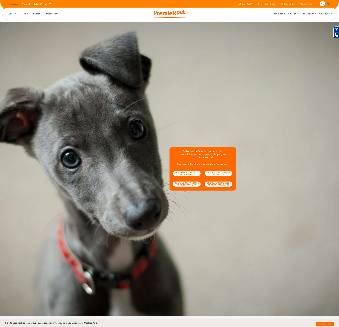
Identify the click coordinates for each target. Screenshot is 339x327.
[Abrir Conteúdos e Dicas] (276, 4)
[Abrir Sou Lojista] (332, 13)
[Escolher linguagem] (328, 4)
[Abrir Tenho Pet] (284, 13)
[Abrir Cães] (15, 13)
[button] (323, 3)
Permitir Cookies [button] (324, 324)
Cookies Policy (91, 323)
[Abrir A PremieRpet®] (253, 4)
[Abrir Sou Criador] (315, 13)
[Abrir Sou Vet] (297, 13)
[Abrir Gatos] (27, 13)
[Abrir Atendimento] (313, 4)
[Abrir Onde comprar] (295, 4)
